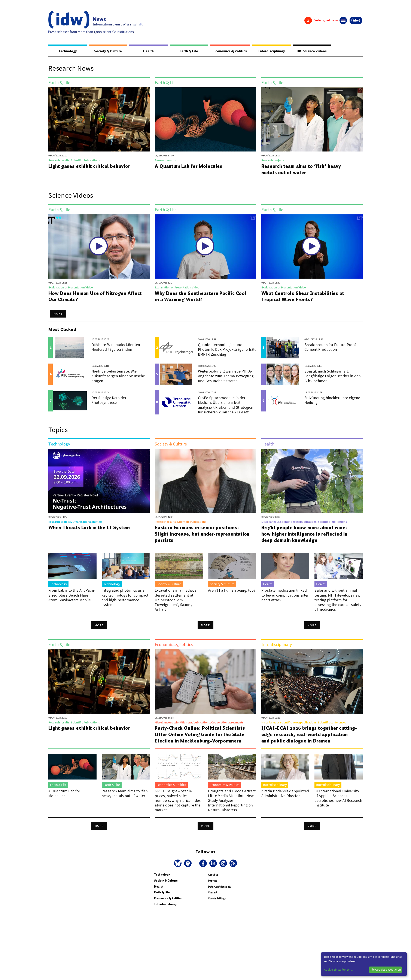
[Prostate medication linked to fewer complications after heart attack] (285, 566)
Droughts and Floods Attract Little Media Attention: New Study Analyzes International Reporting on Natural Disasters (232, 800)
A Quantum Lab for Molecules (188, 166)
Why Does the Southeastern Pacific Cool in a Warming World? (200, 296)
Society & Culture (108, 51)
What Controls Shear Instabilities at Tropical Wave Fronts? (302, 296)
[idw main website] (356, 20)
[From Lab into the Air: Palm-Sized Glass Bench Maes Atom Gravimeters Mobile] (72, 566)
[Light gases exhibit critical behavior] (99, 119)
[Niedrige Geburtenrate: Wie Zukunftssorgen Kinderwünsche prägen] (70, 374)
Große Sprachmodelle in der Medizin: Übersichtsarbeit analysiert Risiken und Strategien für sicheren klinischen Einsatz (225, 404)
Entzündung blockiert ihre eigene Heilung (332, 400)
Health (148, 51)
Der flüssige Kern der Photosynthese (108, 400)
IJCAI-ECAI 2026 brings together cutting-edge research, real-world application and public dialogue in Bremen (309, 734)
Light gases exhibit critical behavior (89, 166)
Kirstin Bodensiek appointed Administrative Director (285, 793)
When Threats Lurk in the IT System (89, 527)
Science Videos (314, 51)
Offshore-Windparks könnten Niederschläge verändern (115, 347)
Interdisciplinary (271, 51)
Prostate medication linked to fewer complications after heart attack (285, 595)
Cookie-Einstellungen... (338, 969)
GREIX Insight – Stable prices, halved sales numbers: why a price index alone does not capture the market (178, 800)
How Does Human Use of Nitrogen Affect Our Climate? (95, 296)
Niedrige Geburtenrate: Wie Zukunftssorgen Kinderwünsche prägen (118, 376)
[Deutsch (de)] (343, 20)
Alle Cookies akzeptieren (385, 969)
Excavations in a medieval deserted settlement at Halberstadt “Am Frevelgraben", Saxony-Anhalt (176, 600)
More (58, 313)
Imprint (212, 880)
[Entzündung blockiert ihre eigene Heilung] (283, 400)
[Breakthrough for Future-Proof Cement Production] (283, 347)
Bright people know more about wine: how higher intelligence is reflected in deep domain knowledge (304, 534)
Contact (212, 892)
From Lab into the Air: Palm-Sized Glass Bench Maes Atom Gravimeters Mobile (71, 595)
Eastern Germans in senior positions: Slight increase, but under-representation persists (202, 534)
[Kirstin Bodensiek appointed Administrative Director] (285, 767)
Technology (67, 51)
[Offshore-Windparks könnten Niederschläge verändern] (70, 347)
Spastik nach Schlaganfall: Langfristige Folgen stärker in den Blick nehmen (332, 376)
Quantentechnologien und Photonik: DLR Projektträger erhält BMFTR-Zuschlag (227, 349)
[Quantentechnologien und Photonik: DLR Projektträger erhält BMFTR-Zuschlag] (176, 347)
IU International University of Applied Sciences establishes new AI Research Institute (338, 798)
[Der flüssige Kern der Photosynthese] (70, 400)
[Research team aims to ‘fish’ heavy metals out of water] (312, 119)
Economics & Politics (230, 51)
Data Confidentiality (219, 886)
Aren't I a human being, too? (232, 590)
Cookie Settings (217, 898)
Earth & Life (189, 51)
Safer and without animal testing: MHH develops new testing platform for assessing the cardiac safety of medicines (337, 600)
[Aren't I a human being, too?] (232, 566)
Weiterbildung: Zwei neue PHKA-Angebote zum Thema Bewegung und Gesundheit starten (226, 376)
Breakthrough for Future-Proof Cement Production (330, 347)
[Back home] (95, 22)
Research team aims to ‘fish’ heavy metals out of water (301, 169)
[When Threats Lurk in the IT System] (99, 481)
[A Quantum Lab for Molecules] (205, 119)
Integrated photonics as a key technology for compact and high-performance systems (125, 597)
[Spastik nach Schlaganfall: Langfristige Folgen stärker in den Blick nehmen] (283, 374)
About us (213, 874)
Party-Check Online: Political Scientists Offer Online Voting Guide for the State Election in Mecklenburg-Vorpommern (200, 734)
